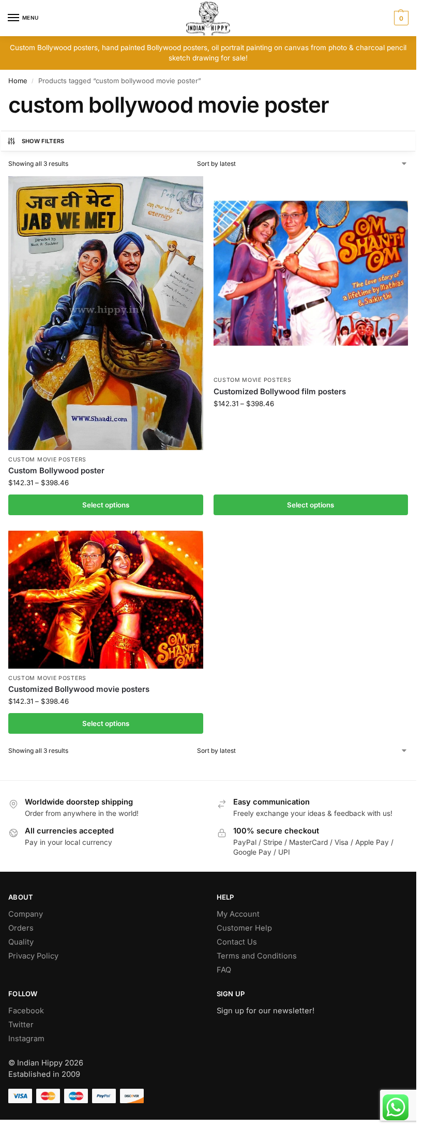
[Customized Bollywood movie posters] (105, 600)
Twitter (21, 1024)
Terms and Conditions (257, 956)
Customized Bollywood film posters (280, 391)
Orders (21, 928)
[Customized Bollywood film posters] (311, 273)
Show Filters (43, 141)
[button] (399, 18)
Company (25, 914)
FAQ (224, 970)
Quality (21, 942)
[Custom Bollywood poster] (105, 313)
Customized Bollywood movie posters (78, 689)
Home (17, 80)
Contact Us (237, 942)
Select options (105, 505)
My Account (238, 914)
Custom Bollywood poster (56, 470)
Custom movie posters (47, 459)
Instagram (26, 1038)
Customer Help (244, 928)
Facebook (26, 1010)
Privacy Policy (33, 956)
